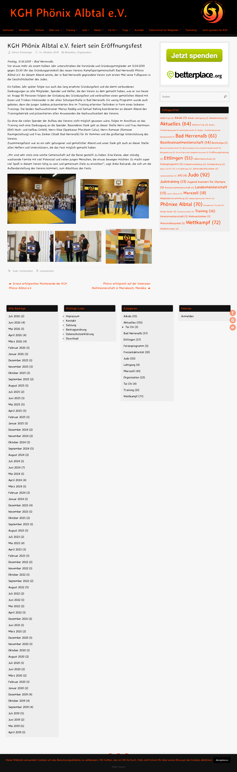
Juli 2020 (14, 663)
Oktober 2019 (16, 700)
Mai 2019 (14, 726)
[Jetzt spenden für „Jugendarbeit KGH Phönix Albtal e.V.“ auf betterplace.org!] (194, 84)
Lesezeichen (47, 271)
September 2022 (18, 581)
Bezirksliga (220, 142)
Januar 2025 (16, 423)
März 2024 (15, 486)
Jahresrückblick (168, 175)
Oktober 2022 (17, 574)
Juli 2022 (14, 593)
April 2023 (15, 549)
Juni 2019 (14, 719)
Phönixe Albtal (181, 204)
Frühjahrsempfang (194, 164)
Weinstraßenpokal (172, 223)
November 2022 (18, 568)
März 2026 (15, 341)
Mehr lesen (118, 766)
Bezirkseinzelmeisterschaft (185, 142)
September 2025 (18, 379)
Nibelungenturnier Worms (201, 198)
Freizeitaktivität (133, 352)
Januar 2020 (16, 688)
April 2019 (14, 732)
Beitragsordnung (76, 329)
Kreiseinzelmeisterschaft (179, 187)
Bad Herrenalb (196, 136)
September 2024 (18, 448)
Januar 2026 (16, 354)
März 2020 (15, 675)
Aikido (180, 118)
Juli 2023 (14, 537)
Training (205, 210)
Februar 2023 (16, 555)
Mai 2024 (14, 474)
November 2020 (18, 644)
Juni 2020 (14, 669)
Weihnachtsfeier (199, 216)
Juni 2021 (14, 625)
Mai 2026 (14, 329)
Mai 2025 (14, 404)
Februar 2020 (17, 682)
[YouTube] (233, 327)
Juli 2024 (14, 461)
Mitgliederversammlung (174, 198)
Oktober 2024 (17, 442)
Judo (15, 271)
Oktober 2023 (17, 518)
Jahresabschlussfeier (205, 168)
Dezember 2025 (18, 360)
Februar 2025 (17, 417)
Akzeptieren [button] (222, 759)
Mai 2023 (14, 543)
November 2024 (18, 436)
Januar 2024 (16, 499)
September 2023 (18, 524)
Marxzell (194, 192)
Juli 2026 (14, 316)
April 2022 (15, 612)
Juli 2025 (14, 392)
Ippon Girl (165, 168)
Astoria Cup (200, 124)
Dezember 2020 (18, 637)
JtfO (182, 175)
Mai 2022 (14, 606)
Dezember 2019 (18, 694)
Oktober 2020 (17, 650)
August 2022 (16, 587)
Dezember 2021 (18, 619)
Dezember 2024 (18, 429)
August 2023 (16, 530)
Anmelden (187, 316)
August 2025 (16, 385)
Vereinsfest (26, 271)
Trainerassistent (185, 211)
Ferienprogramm (171, 164)
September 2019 (18, 707)
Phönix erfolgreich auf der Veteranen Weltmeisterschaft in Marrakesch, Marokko (121, 286)
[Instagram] (233, 320)
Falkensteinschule (204, 158)
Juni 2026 (14, 322)
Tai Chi (129, 327)
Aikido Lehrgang (198, 117)
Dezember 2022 (18, 562)
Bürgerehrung (167, 152)
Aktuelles (70, 52)
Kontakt (71, 320)
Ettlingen (178, 158)
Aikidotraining (218, 117)
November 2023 (18, 511)
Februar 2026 (17, 347)
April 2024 (15, 480)
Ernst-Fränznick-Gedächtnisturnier (192, 152)
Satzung (71, 325)
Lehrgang (129, 365)
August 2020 (16, 656)
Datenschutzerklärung (80, 334)
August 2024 (16, 455)
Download (72, 338)
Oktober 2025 (17, 373)
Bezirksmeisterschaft (170, 148)
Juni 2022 (14, 600)
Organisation (84, 52)
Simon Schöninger (22, 52)
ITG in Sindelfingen (182, 168)
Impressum (72, 316)
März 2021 (15, 631)
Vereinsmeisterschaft (174, 216)
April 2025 (15, 411)
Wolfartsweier (169, 228)
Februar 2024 (17, 492)
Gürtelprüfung (216, 164)
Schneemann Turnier (213, 205)
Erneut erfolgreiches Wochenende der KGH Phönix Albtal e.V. (38, 286)
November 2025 (18, 366)
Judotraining (173, 181)
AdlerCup (166, 117)
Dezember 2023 (18, 505)
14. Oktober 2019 (49, 52)
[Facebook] (233, 313)
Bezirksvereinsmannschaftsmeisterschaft (201, 148)
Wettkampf (203, 222)
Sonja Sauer (168, 211)
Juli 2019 (13, 713)
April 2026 (15, 335)
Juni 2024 (14, 467)
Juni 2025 (14, 398)
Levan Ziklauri (174, 193)
